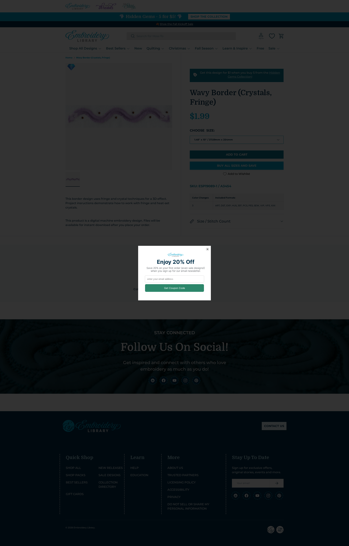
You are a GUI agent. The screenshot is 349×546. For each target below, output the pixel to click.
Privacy (173, 497)
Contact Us (274, 426)
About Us (175, 468)
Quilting (153, 48)
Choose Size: (202, 130)
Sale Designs (110, 475)
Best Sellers (115, 48)
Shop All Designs (83, 48)
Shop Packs (75, 475)
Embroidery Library (84, 527)
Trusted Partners (182, 475)
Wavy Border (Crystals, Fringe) (93, 58)
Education (139, 475)
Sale (271, 48)
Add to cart (236, 154)
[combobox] (181, 36)
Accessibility (178, 489)
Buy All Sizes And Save (236, 165)
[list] (119, 116)
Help (134, 468)
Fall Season (204, 48)
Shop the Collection (209, 16)
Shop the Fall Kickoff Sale (176, 24)
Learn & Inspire (235, 48)
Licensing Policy (181, 482)
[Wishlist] (272, 36)
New (138, 48)
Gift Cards (75, 494)
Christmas (177, 48)
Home (69, 58)
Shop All (73, 468)
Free (260, 48)
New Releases (111, 468)
